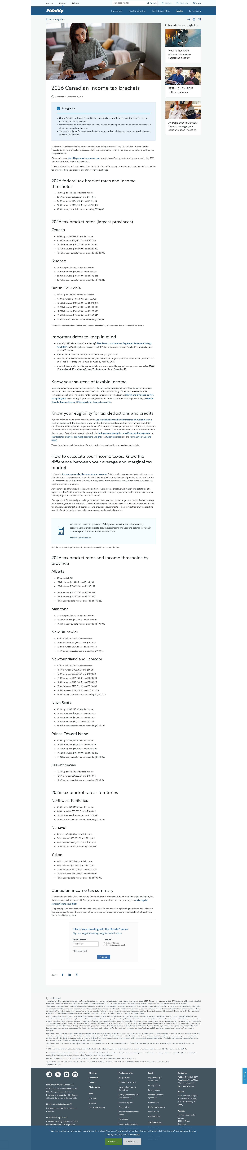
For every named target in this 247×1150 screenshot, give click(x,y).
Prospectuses (124, 1077)
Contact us (93, 1077)
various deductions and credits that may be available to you (124, 419)
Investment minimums (128, 1124)
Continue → (113, 1142)
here (137, 1135)
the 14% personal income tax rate (83, 158)
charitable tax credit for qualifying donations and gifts (76, 436)
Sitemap (92, 1103)
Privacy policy (154, 1085)
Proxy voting (124, 1107)
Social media (153, 1111)
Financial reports (126, 1102)
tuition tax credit (113, 436)
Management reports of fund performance (128, 1096)
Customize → (132, 1142)
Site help (92, 1098)
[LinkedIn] (49, 1074)
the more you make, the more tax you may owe (84, 474)
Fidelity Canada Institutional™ (59, 1104)
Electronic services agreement (156, 1096)
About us (92, 1073)
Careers (92, 1082)
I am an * (108, 940)
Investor (62, 3)
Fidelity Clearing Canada (56, 1117)
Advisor (75, 3)
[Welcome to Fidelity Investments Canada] (55, 11)
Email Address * (80, 940)
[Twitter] (58, 1074)
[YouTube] (66, 1074)
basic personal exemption (110, 433)
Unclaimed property (156, 1107)
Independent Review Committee (127, 1088)
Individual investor (113, 943)
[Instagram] (75, 1074)
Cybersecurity (154, 1116)
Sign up (103, 957)
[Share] (188, 19)
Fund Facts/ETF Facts (127, 1082)
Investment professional (115, 945)
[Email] (199, 19)
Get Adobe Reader (97, 1107)
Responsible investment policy (129, 1113)
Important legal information (154, 1079)
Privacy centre (154, 1090)
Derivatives (123, 1119)
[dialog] (123, 1138)
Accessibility (153, 1102)
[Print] (194, 19)
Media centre (94, 1087)
